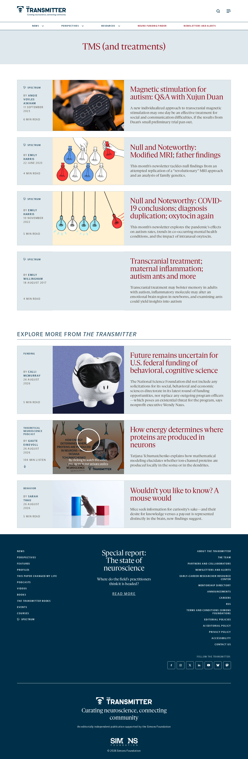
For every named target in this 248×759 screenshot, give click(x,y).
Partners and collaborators (209, 563)
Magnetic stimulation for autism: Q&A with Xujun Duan (176, 93)
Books (21, 594)
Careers (225, 598)
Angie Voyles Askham (30, 99)
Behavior (29, 488)
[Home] (124, 700)
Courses (23, 613)
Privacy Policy (220, 632)
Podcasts (24, 582)
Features (23, 563)
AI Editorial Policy (217, 625)
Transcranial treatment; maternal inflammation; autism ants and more (166, 269)
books (34, 601)
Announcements (219, 591)
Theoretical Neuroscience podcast (32, 431)
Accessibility (221, 638)
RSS (228, 604)
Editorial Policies (217, 619)
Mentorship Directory (214, 585)
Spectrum (34, 87)
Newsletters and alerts (213, 570)
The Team (224, 557)
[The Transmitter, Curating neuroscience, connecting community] (41, 11)
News (35, 26)
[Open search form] (218, 11)
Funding (29, 353)
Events (22, 607)
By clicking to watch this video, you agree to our (88, 461)
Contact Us (223, 644)
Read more (124, 594)
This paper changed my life (37, 576)
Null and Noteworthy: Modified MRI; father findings (175, 151)
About (214, 551)
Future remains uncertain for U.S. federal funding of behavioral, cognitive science (174, 363)
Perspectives (70, 26)
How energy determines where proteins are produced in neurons (176, 437)
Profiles (23, 570)
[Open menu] (228, 11)
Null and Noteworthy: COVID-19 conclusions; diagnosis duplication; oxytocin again (176, 209)
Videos (22, 588)
